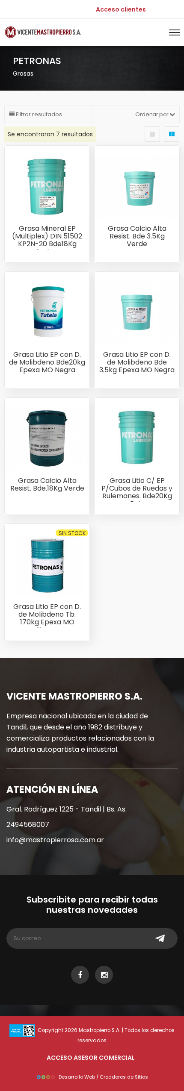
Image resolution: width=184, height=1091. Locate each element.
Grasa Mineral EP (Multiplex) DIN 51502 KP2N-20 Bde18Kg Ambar (47, 239)
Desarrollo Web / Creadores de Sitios (103, 1076)
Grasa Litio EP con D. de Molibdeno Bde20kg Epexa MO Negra (47, 362)
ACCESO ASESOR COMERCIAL (91, 1057)
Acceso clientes (121, 9)
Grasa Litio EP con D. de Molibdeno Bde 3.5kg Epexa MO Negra (137, 362)
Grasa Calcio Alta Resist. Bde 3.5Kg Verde (137, 236)
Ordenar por (152, 114)
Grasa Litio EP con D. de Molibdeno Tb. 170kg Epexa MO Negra (47, 618)
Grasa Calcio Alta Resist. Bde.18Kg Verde (47, 484)
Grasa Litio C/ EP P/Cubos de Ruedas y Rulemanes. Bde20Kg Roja (136, 492)
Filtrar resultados (38, 114)
